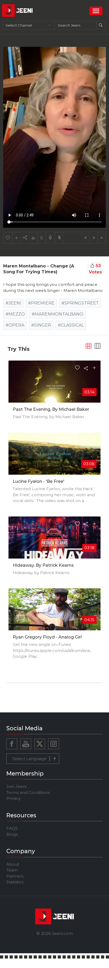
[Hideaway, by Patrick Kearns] (54, 539)
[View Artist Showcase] (50, 238)
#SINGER (41, 325)
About (12, 864)
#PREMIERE (41, 303)
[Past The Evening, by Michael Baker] (54, 386)
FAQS (12, 828)
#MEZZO (15, 314)
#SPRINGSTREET (80, 303)
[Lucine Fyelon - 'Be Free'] (54, 457)
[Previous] (86, 238)
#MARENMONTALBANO (57, 314)
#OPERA (15, 325)
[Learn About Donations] (59, 238)
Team (12, 870)
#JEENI (13, 303)
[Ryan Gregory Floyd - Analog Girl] (54, 613)
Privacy (13, 798)
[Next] (94, 238)
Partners (15, 876)
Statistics (15, 881)
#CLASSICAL (71, 325)
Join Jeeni (16, 786)
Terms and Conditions (28, 792)
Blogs (12, 834)
